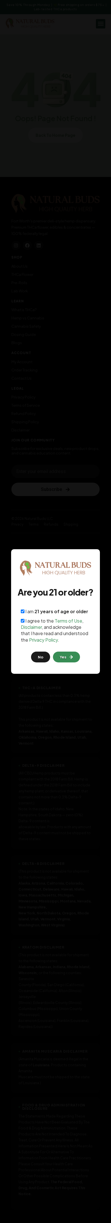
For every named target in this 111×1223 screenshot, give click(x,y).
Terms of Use (68, 621)
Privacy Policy (43, 640)
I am (56, 611)
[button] (66, 657)
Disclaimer (31, 627)
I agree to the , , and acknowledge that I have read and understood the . (54, 630)
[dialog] (55, 611)
